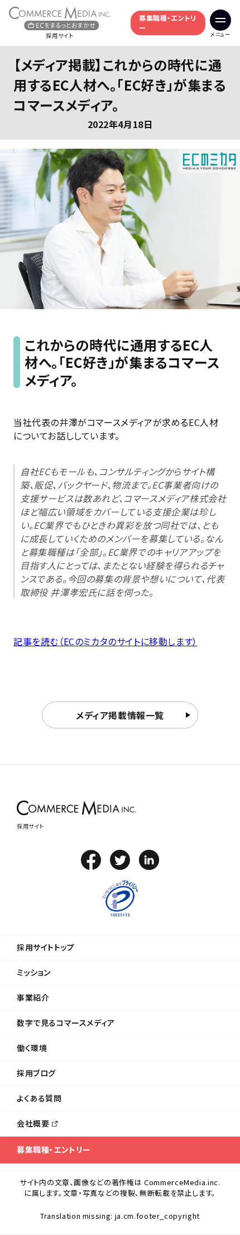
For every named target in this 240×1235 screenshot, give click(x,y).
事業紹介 (33, 997)
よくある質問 (39, 1098)
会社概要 (33, 1123)
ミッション (34, 972)
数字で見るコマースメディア (66, 1022)
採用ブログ (36, 1072)
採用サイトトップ (46, 947)
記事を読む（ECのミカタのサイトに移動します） (105, 641)
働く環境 (32, 1047)
